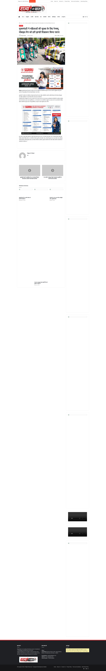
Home (52, 1)
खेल (40, 16)
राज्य (22, 16)
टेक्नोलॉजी (44, 16)
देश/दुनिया (27, 16)
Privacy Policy (67, 1)
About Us (56, 1)
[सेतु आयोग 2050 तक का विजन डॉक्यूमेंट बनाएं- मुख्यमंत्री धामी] (56, 192)
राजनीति (32, 16)
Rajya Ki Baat (23, 35)
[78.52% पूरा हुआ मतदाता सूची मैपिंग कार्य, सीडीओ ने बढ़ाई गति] (41, 235)
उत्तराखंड (26, 23)
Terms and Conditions (75, 1)
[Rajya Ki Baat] (32, 8)
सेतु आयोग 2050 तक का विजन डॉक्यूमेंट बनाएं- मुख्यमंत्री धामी (56, 198)
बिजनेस (49, 16)
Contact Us (61, 1)
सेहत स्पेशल (37, 16)
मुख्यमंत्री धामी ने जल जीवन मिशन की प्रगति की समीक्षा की (24, 198)
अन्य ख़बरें (63, 16)
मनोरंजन (58, 16)
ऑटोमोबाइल (54, 16)
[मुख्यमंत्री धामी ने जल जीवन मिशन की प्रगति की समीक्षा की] (26, 192)
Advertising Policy (84, 1)
